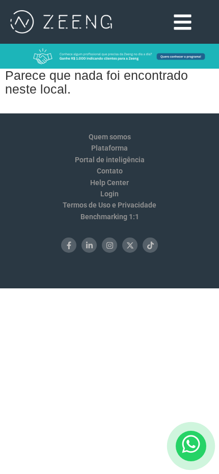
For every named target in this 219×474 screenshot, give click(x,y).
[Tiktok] (150, 245)
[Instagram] (109, 245)
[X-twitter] (130, 245)
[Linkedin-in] (89, 245)
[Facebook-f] (68, 245)
